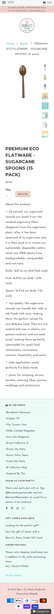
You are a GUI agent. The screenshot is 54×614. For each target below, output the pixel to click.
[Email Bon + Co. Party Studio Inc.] (23, 508)
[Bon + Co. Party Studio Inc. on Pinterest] (12, 508)
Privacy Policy (13, 575)
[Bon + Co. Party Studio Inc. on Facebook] (7, 508)
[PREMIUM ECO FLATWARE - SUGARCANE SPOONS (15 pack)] (22, 81)
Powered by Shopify (27, 594)
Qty (8, 189)
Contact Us (42, 611)
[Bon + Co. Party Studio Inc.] (27, 26)
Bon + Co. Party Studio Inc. (31, 589)
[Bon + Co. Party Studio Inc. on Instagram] (17, 508)
